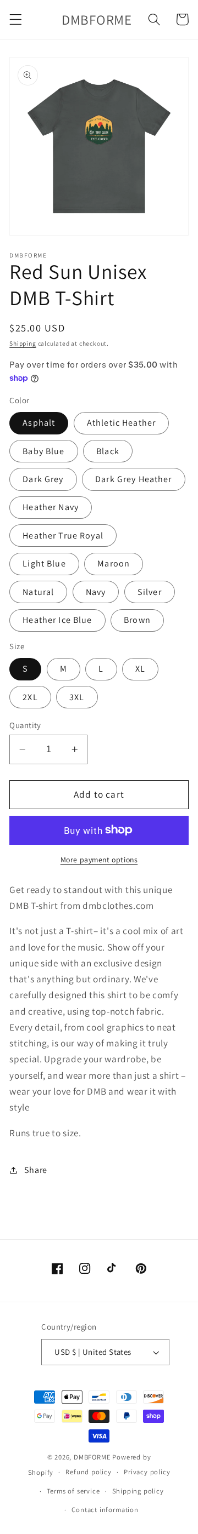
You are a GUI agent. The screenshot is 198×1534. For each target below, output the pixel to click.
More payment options (99, 860)
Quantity (25, 725)
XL (140, 668)
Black (107, 451)
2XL (30, 697)
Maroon (113, 563)
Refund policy (88, 1471)
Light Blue (44, 563)
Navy (96, 592)
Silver (150, 592)
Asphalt (39, 422)
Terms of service (73, 1491)
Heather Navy (51, 507)
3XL (76, 697)
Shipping (22, 343)
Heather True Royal (63, 535)
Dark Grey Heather (133, 479)
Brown (137, 620)
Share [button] (35, 1170)
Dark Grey (43, 479)
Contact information (105, 1509)
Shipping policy (138, 1491)
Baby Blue (43, 451)
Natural (38, 592)
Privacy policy (147, 1471)
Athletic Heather (121, 422)
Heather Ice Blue (57, 620)
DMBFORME (92, 1457)
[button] (16, 19)
